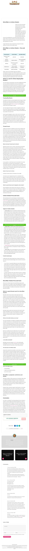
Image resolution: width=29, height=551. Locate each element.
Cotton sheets (5, 200)
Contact (14, 548)
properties (15, 342)
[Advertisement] (14, 11)
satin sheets (20, 516)
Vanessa (14, 438)
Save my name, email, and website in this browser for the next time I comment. (14, 534)
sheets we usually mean (15, 104)
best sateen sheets (13, 405)
